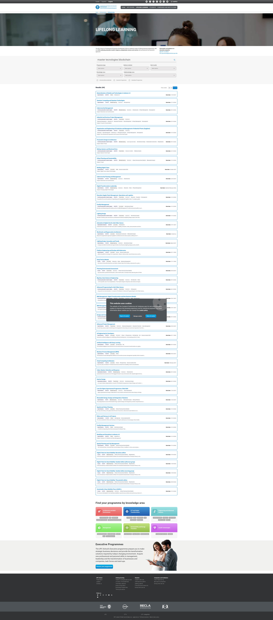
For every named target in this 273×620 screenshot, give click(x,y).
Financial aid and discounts (141, 585)
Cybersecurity (140, 517)
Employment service (140, 587)
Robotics (168, 519)
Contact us (99, 583)
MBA (104, 536)
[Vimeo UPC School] (157, 2)
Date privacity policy (154, 617)
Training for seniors (120, 589)
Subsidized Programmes (122, 587)
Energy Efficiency (136, 534)
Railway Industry (162, 519)
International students (140, 581)
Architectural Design (104, 517)
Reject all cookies (124, 316)
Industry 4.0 (165, 517)
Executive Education (120, 585)
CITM (125, 614)
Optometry (170, 534)
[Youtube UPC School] (160, 2)
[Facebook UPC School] (150, 2)
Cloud (135, 517)
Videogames (140, 519)
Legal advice (136, 617)
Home (123, 7)
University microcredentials (122, 581)
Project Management (110, 536)
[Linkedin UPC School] (164, 2)
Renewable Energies (145, 534)
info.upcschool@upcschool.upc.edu (168, 53)
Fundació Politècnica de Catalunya (123, 617)
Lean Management (111, 534)
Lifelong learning (103, 12)
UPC (105, 614)
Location (98, 581)
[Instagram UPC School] (153, 2)
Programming (133, 519)
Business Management (102, 534)
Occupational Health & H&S (161, 534)
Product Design (172, 517)
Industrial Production (157, 517)
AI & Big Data (129, 517)
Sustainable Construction (102, 519)
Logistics (118, 534)
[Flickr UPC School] (167, 2)
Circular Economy (127, 534)
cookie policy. (143, 310)
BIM (110, 517)
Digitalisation (115, 517)
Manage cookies (138, 316)
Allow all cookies (151, 316)
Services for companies (160, 581)
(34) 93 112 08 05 (164, 51)
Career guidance (139, 583)
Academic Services (139, 579)
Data (145, 517)
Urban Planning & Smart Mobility (114, 519)
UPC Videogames (145, 614)
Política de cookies (144, 617)
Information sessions (121, 583)
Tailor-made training (159, 579)
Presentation (99, 579)
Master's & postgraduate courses (124, 579)
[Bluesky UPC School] (146, 2)
